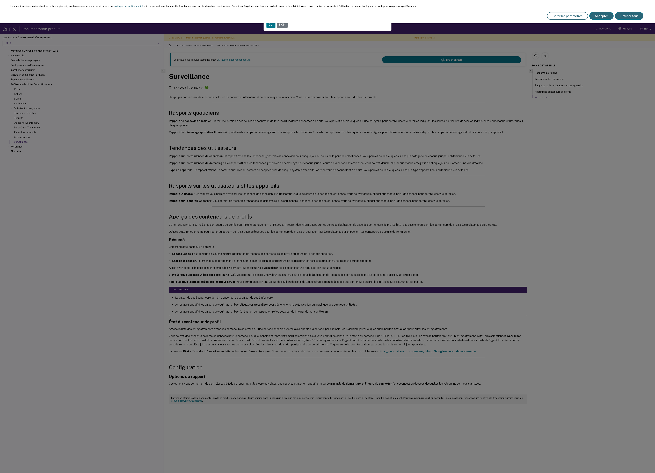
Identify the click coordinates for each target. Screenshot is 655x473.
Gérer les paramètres (567, 16)
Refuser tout (629, 16)
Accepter (601, 16)
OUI (271, 24)
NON (282, 24)
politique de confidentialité (128, 6)
